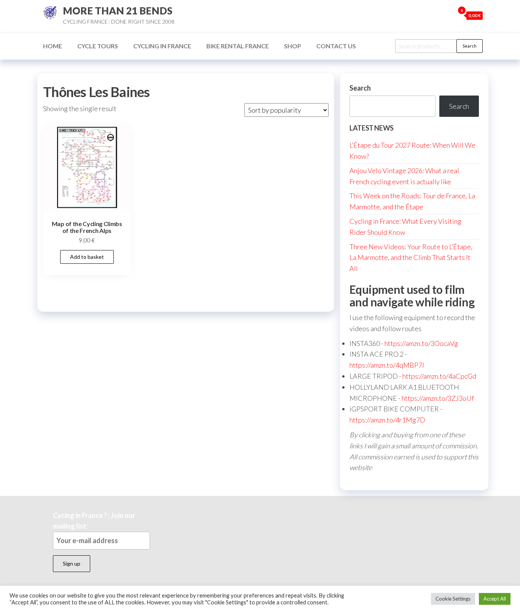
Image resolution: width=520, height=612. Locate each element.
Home (52, 45)
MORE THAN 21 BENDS (117, 11)
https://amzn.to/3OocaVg (421, 343)
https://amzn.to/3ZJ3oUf (438, 398)
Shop (292, 45)
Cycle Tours (97, 45)
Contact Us (336, 45)
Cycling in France (162, 45)
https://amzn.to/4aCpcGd (439, 376)
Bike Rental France (237, 45)
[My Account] (447, 15)
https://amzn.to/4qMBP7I (386, 365)
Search (470, 45)
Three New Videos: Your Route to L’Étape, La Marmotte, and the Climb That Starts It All (410, 257)
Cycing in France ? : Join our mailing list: (94, 521)
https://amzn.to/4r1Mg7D (387, 420)
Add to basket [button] (87, 256)
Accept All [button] (494, 599)
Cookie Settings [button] (453, 599)
